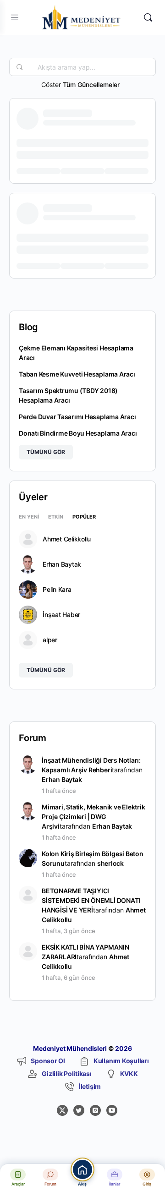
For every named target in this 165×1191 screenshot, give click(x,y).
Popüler (84, 517)
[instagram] (95, 1110)
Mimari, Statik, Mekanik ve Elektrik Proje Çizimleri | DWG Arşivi (93, 816)
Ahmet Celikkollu (67, 539)
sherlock (110, 863)
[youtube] (111, 1110)
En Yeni (29, 517)
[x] (62, 1110)
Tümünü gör (46, 451)
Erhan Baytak (62, 564)
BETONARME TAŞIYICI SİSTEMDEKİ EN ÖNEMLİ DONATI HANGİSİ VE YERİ (91, 900)
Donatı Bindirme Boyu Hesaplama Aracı (78, 433)
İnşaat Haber (61, 614)
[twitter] (78, 1110)
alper (50, 640)
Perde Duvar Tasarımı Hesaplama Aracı (77, 417)
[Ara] (148, 17)
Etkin (55, 517)
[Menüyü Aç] (14, 17)
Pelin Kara (57, 589)
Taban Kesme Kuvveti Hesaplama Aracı (77, 374)
